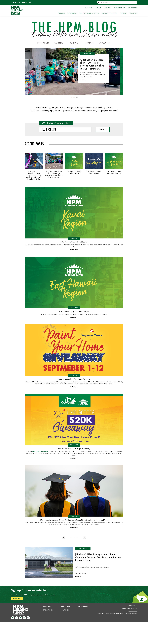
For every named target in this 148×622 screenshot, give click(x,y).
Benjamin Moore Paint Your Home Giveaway (74, 379)
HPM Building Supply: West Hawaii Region (114, 172)
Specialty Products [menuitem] (109, 13)
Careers (98, 7)
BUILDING (74, 43)
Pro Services (83, 606)
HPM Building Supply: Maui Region (94, 172)
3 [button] (77, 97)
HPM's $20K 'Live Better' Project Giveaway (74, 448)
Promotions (48, 610)
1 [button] (71, 97)
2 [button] (74, 97)
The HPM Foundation (90, 75)
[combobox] (118, 2)
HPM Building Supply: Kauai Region (74, 242)
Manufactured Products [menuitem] (89, 13)
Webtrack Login (119, 7)
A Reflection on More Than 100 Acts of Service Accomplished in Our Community (54, 174)
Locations (88, 7)
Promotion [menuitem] (133, 13)
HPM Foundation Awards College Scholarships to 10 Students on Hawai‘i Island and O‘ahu (94, 66)
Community (90, 54)
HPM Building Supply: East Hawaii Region (74, 311)
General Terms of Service (129, 608)
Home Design (65, 606)
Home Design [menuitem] (72, 13)
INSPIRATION (43, 43)
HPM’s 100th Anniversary (40, 451)
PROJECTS (89, 43)
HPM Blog (108, 7)
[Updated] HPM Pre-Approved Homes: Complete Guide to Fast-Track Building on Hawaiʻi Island (98, 557)
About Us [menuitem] (61, 13)
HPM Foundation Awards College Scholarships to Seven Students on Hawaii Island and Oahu (74, 520)
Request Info (132, 7)
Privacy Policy (132, 605)
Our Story (47, 606)
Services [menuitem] (123, 13)
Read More (86, 83)
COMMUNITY (105, 43)
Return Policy (133, 611)
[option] (74, 71)
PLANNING (58, 43)
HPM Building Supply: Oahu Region (74, 172)
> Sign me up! (17, 598)
